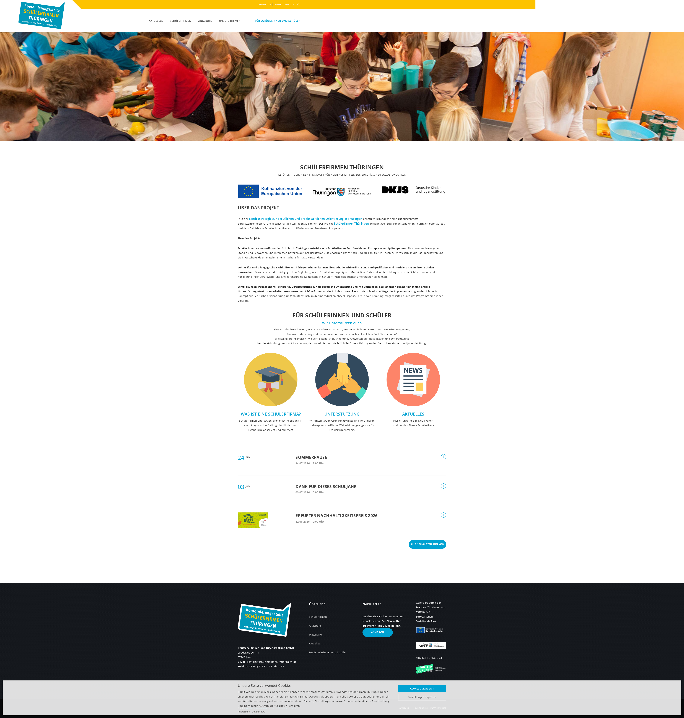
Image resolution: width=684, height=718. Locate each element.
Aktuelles (156, 20)
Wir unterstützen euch (342, 322)
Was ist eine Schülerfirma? (271, 414)
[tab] (342, 460)
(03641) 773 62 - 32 (260, 666)
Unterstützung (342, 414)
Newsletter (265, 4)
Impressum (244, 711)
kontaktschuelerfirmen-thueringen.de (271, 661)
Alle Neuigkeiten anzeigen (427, 544)
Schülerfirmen (180, 20)
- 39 (281, 666)
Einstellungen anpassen (422, 697)
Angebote (205, 20)
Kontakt (289, 4)
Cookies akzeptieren (422, 688)
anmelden (377, 632)
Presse (277, 4)
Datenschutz (258, 711)
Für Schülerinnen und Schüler (277, 20)
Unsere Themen (230, 20)
